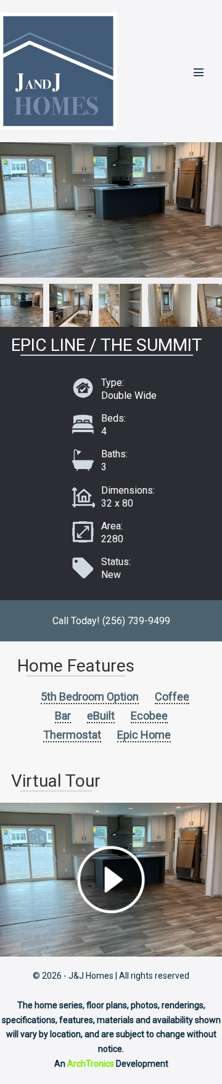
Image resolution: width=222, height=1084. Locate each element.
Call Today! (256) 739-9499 (111, 621)
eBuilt (101, 715)
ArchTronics (90, 1064)
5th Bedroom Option (90, 696)
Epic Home (144, 734)
